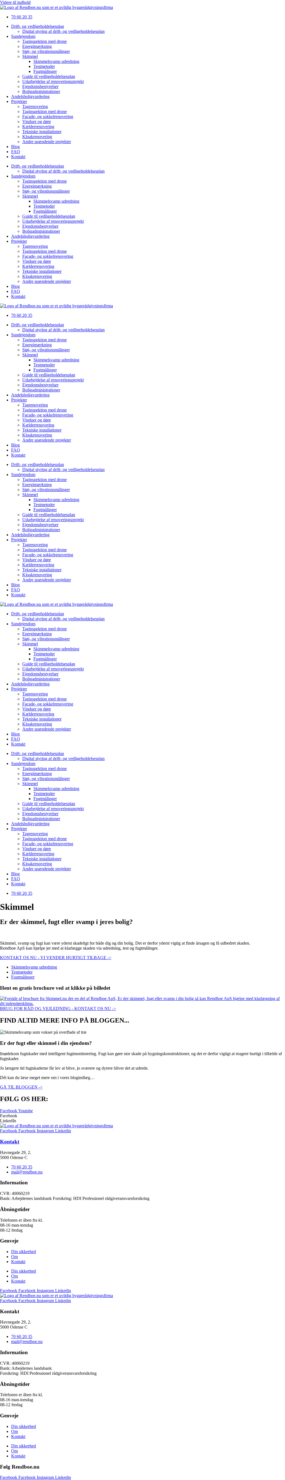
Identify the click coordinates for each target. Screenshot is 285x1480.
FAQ (15, 151)
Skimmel (30, 56)
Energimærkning (37, 46)
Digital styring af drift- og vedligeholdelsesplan (63, 31)
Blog (15, 146)
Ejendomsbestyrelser (40, 86)
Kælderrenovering (38, 126)
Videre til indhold (15, 2)
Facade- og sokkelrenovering (47, 116)
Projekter (19, 101)
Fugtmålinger (45, 71)
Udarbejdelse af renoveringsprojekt (53, 81)
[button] (142, 1115)
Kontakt (18, 156)
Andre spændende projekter (46, 141)
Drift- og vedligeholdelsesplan (37, 26)
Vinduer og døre (36, 121)
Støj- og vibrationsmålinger (46, 51)
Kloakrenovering (37, 136)
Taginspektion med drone (44, 41)
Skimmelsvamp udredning (56, 61)
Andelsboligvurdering (30, 96)
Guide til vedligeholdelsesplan (48, 76)
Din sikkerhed (23, 1251)
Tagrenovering (35, 106)
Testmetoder (44, 66)
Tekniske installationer (42, 131)
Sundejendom (23, 36)
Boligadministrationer (41, 91)
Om (14, 1256)
